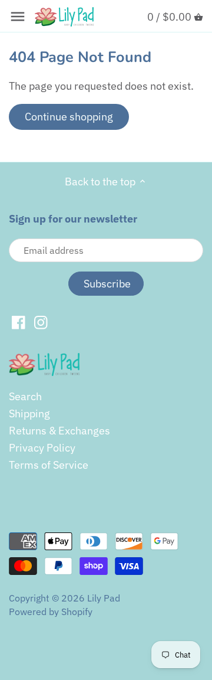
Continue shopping (69, 116)
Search (25, 396)
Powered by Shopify (50, 611)
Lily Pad (103, 597)
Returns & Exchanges (59, 430)
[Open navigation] (17, 16)
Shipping (29, 413)
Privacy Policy (42, 448)
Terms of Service (48, 465)
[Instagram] (41, 321)
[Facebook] (18, 321)
